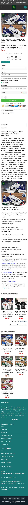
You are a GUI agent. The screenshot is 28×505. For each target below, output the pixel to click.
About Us (4, 432)
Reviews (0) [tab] (4, 128)
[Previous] (1, 309)
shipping (4, 288)
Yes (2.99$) (6, 83)
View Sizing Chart (6, 438)
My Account (4, 429)
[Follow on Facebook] (11, 420)
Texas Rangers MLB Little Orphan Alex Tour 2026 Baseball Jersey (21, 314)
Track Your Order (6, 441)
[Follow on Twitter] (15, 420)
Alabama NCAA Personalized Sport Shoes (20, 349)
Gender (3, 65)
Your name (4, 85)
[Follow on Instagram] (13, 420)
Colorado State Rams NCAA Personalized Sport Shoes (7, 372)
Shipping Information (7, 456)
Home (2, 39)
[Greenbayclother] (14, 7)
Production (5, 259)
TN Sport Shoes (10, 39)
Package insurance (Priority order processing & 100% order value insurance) (13, 79)
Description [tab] (4, 124)
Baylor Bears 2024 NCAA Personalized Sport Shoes (21, 371)
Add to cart (12, 100)
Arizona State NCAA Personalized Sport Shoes (7, 393)
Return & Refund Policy (8, 453)
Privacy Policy (5, 459)
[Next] (27, 309)
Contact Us (4, 444)
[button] (2, 7)
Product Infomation (6, 435)
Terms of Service (6, 462)
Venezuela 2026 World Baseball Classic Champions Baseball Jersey (7, 314)
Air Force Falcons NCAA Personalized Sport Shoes (7, 349)
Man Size (4, 72)
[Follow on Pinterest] (17, 420)
